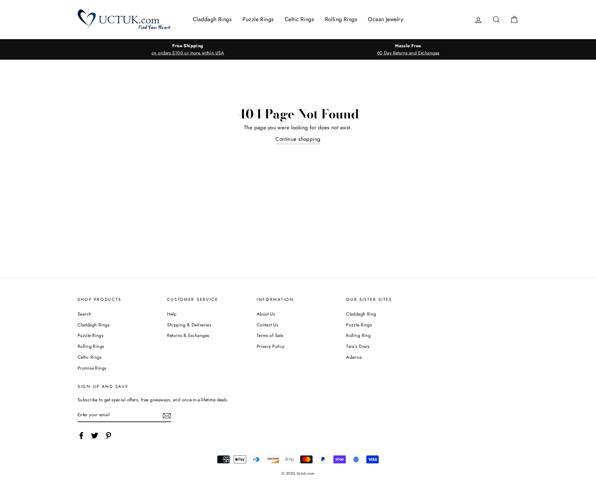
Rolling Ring (358, 335)
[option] (188, 49)
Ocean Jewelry (385, 19)
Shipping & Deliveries (189, 325)
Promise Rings (92, 368)
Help (171, 314)
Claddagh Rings (212, 19)
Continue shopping (297, 139)
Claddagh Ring (361, 314)
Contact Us (267, 325)
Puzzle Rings (257, 19)
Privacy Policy (270, 346)
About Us (266, 314)
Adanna (354, 357)
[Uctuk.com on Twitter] (94, 435)
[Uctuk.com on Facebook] (81, 435)
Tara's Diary (357, 346)
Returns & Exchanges (188, 335)
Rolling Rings (341, 19)
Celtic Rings (299, 19)
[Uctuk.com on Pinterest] (108, 435)
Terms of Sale (270, 335)
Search (85, 314)
